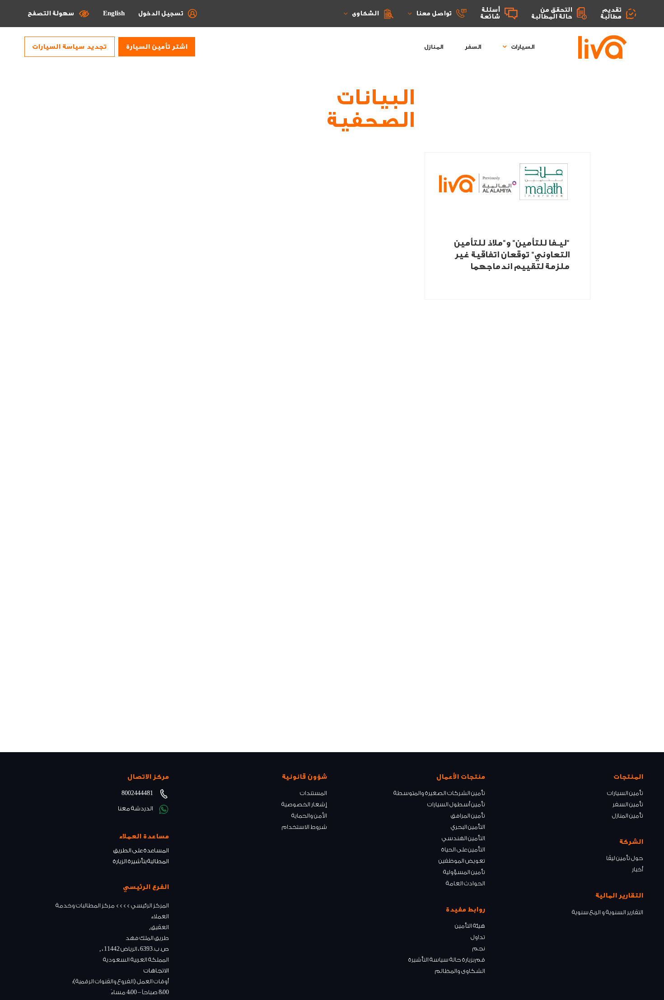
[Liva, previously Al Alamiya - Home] (602, 46)
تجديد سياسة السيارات (69, 47)
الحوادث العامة (465, 883)
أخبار (637, 869)
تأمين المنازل (627, 815)
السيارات (522, 46)
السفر (473, 46)
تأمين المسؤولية (464, 872)
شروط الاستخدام (304, 826)
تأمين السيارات (625, 793)
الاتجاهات (156, 970)
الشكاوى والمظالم (460, 970)
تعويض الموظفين (462, 860)
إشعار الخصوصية (304, 804)
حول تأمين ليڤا (624, 858)
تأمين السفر (628, 804)
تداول (478, 937)
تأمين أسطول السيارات (456, 804)
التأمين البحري (468, 826)
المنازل (433, 46)
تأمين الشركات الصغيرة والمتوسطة (439, 793)
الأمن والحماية (309, 815)
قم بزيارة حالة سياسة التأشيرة (446, 959)
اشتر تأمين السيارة (156, 47)
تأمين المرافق (468, 815)
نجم (478, 948)
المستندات (313, 793)
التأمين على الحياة (463, 849)
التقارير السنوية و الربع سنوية (607, 912)
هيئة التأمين (470, 925)
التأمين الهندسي (463, 838)
